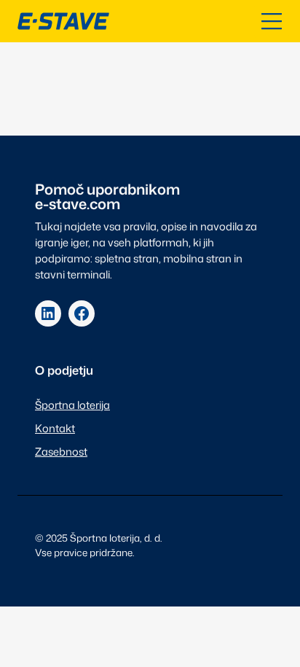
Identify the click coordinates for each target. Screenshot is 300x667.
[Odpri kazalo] (271, 21)
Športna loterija (72, 405)
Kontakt (55, 428)
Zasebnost (61, 451)
